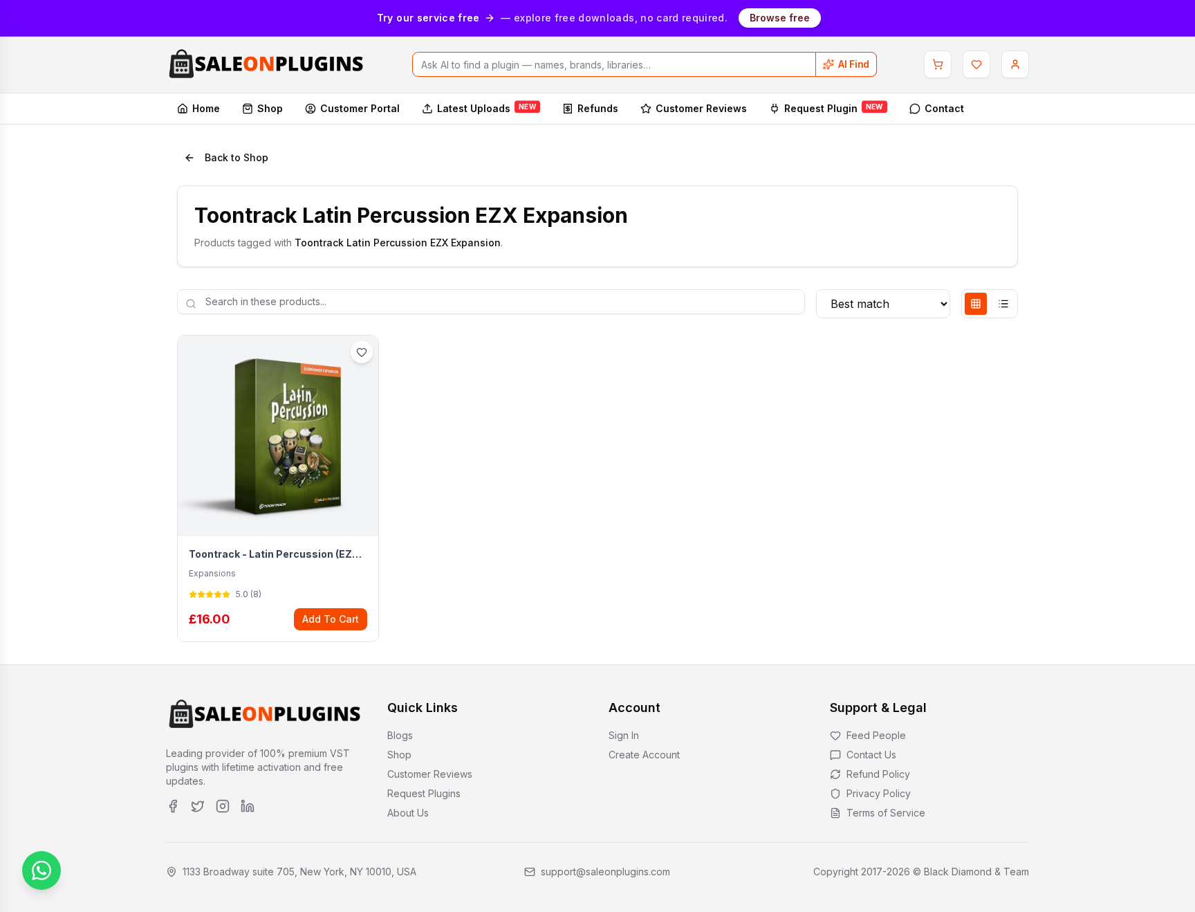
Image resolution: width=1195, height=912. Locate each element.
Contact (944, 108)
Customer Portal (360, 108)
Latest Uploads (486, 107)
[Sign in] (1015, 64)
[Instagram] (223, 806)
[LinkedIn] (247, 806)
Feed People (876, 735)
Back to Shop (236, 157)
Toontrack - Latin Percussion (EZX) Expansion (278, 554)
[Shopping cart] (938, 64)
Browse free (780, 18)
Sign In (624, 735)
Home (206, 108)
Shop (270, 108)
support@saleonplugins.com (605, 871)
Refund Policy (878, 774)
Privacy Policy (878, 793)
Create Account (644, 754)
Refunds (597, 108)
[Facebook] (173, 806)
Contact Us (871, 754)
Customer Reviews (701, 108)
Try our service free (428, 18)
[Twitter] (198, 806)
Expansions (212, 573)
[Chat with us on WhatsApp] (41, 870)
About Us (408, 813)
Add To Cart (330, 619)
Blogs (400, 735)
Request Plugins (424, 793)
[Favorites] (976, 64)
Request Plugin (833, 107)
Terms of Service (885, 813)
